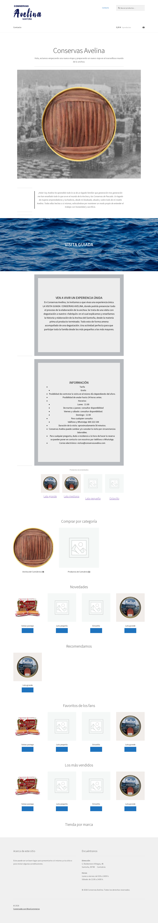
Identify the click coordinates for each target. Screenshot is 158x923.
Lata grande (50, 496)
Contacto (105, 8)
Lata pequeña (93, 498)
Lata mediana (71, 496)
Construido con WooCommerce (26, 909)
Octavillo (114, 498)
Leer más (27, 630)
